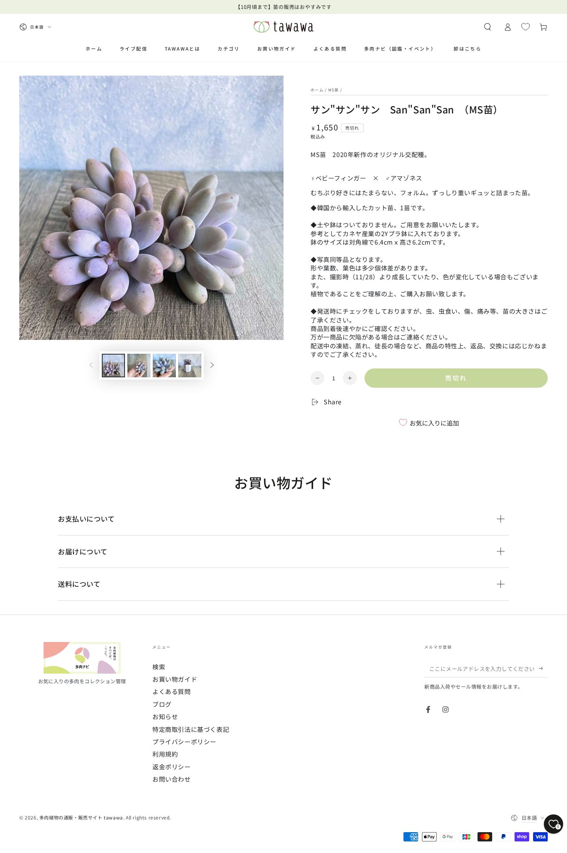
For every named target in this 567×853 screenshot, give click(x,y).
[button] (488, 27)
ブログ (162, 704)
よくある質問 (171, 691)
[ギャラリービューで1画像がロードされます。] (113, 365)
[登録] (543, 668)
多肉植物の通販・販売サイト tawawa (81, 817)
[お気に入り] (525, 26)
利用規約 (165, 753)
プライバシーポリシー (184, 741)
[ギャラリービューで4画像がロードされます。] (189, 365)
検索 (158, 666)
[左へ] (91, 365)
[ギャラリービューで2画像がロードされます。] (138, 365)
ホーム (317, 90)
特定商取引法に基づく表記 (190, 729)
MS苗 (333, 90)
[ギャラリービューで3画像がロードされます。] (164, 365)
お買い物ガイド (174, 679)
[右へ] (212, 365)
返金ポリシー (171, 766)
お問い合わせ (171, 779)
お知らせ (165, 716)
